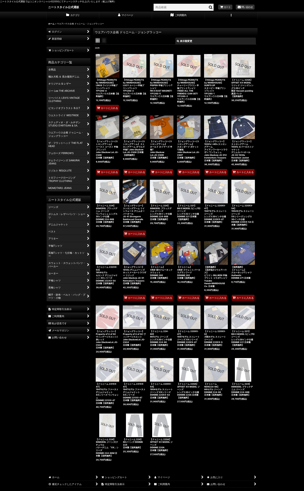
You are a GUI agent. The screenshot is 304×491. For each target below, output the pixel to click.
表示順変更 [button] (186, 40)
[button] (231, 15)
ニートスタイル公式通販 (63, 7)
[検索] (211, 7)
